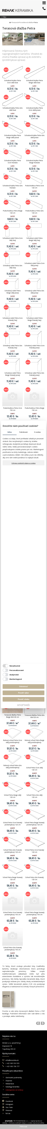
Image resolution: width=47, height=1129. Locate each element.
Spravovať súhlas (38, 1123)
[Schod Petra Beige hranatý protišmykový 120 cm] (34, 814)
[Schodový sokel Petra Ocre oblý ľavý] (12, 230)
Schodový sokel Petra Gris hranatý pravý (35, 374)
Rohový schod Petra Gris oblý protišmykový (12, 766)
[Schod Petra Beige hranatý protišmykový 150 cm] (34, 900)
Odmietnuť (23, 686)
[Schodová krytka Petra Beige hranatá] (34, 153)
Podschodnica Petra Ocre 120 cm (34, 187)
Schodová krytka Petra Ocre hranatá (12, 161)
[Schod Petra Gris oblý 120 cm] (34, 787)
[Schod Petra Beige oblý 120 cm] (12, 787)
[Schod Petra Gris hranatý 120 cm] (34, 869)
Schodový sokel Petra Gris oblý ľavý (13, 266)
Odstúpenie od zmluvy (14, 1090)
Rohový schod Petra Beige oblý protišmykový (35, 741)
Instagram (9, 1104)
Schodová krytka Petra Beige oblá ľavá (34, 81)
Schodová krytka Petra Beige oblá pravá (12, 136)
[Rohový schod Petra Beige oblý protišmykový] (34, 733)
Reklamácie (10, 1084)
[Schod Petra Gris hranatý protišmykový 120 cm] (12, 841)
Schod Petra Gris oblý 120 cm (35, 796)
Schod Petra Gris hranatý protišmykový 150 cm (12, 948)
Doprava (9, 1081)
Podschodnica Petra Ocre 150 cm (12, 409)
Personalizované (16, 670)
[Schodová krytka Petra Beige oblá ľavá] (34, 72)
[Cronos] (38, 1023)
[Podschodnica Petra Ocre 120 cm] (34, 178)
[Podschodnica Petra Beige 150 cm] (34, 396)
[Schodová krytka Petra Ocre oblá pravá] (34, 99)
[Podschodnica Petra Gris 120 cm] (34, 204)
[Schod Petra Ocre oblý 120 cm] (34, 759)
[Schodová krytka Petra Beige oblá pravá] (12, 127)
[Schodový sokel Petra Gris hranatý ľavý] (12, 337)
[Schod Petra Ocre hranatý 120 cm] (34, 841)
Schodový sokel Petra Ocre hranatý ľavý (13, 319)
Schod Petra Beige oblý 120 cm (13, 796)
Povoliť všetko (23, 699)
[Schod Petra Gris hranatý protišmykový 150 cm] (12, 935)
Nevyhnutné (14, 666)
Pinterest (9, 1110)
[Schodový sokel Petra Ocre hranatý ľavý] (12, 310)
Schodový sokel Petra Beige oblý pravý (13, 292)
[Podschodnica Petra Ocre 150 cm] (12, 396)
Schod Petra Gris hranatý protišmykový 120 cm (12, 851)
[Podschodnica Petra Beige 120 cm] (12, 204)
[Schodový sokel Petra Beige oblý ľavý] (34, 230)
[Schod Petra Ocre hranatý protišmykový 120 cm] (12, 814)
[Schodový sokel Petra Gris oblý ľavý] (12, 257)
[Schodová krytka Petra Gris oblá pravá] (34, 127)
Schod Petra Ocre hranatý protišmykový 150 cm (13, 913)
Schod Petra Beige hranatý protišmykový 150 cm (35, 913)
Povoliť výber (23, 693)
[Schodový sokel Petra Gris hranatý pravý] (34, 364)
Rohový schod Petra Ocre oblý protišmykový (12, 741)
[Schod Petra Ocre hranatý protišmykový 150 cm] (12, 900)
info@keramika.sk (12, 1060)
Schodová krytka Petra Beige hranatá (34, 161)
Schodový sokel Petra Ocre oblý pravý (35, 264)
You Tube (9, 1107)
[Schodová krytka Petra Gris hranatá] (12, 178)
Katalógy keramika (12, 1087)
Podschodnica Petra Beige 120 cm (13, 212)
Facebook (9, 1101)
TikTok (7, 1113)
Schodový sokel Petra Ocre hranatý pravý (35, 346)
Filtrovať (23, 1126)
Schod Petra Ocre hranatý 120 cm (34, 851)
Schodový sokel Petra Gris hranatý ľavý (13, 346)
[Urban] (43, 1023)
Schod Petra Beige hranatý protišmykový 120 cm (35, 823)
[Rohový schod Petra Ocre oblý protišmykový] (12, 733)
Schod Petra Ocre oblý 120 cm (34, 769)
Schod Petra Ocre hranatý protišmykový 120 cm (13, 823)
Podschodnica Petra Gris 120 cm (34, 212)
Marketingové (15, 679)
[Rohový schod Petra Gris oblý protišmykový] (12, 758)
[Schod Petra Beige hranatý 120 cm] (12, 869)
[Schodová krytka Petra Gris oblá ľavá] (12, 99)
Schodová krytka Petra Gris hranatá (13, 187)
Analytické (14, 675)
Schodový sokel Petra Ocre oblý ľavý (13, 239)
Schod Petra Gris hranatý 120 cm (34, 878)
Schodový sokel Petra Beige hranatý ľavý (34, 319)
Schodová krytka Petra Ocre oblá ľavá (12, 81)
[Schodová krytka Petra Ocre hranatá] (12, 153)
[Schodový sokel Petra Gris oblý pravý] (34, 283)
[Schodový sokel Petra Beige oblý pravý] (12, 283)
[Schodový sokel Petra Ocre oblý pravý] (34, 256)
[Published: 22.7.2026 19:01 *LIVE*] (14, 1121)
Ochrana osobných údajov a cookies (23, 463)
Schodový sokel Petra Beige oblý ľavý (34, 239)
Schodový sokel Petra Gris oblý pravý (35, 292)
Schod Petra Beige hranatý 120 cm (13, 878)
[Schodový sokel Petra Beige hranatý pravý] (12, 364)
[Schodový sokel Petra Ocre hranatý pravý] (34, 337)
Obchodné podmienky (14, 1077)
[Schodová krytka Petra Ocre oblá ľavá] (12, 72)
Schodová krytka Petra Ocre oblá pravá (34, 109)
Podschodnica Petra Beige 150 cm (35, 409)
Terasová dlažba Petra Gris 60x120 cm (35, 716)
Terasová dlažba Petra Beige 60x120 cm (12, 716)
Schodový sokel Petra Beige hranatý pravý (13, 374)
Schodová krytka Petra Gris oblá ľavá (13, 109)
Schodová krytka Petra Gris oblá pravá (35, 136)
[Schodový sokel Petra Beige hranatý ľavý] (34, 310)
